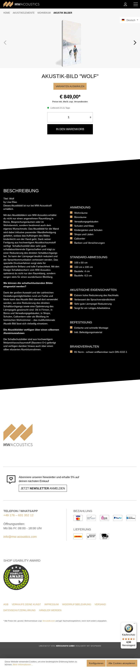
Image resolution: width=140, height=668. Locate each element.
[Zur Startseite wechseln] (21, 4)
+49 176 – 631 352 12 (18, 515)
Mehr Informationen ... (23, 664)
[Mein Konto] (125, 4)
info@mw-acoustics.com (20, 536)
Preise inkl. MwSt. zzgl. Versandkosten (70, 101)
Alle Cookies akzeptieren (121, 663)
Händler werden (50, 610)
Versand (100, 604)
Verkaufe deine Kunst (26, 604)
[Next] (134, 42)
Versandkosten (49, 621)
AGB (5, 604)
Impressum (51, 604)
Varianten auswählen (70, 86)
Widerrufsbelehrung (76, 604)
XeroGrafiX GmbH (65, 646)
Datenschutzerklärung (19, 610)
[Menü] (135, 4)
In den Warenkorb (70, 129)
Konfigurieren (96, 663)
